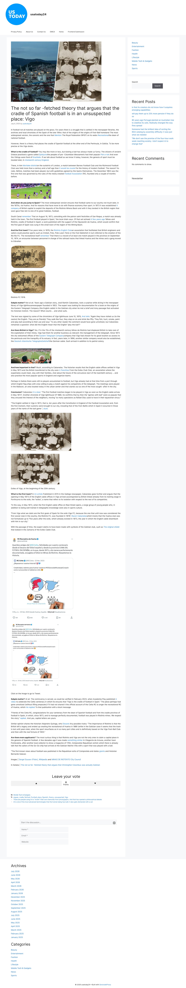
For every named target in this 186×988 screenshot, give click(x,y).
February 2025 (17, 934)
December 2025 (18, 897)
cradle (21, 797)
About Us (29, 32)
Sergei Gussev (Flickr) (28, 759)
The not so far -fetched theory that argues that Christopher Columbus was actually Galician (60, 765)
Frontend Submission (76, 32)
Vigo (66, 797)
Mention (58, 135)
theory (51, 797)
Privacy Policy (16, 32)
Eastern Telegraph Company (51, 336)
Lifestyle (135, 57)
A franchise (64, 370)
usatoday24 (38, 14)
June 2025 (15, 919)
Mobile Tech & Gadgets (21, 795)
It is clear (36, 392)
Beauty (135, 43)
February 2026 (17, 890)
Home (61, 32)
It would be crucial (67, 168)
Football (34, 797)
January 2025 (17, 937)
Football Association (73, 174)
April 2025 (15, 926)
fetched (27, 797)
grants (102, 751)
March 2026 (16, 886)
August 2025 (16, 912)
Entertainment (138, 46)
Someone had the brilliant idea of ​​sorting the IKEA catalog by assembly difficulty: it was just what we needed (152, 132)
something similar (75, 740)
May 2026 (15, 879)
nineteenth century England (37, 160)
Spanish (45, 797)
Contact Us (41, 32)
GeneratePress (105, 985)
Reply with (114, 823)
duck (45, 409)
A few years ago (98, 219)
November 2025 (18, 901)
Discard (66, 724)
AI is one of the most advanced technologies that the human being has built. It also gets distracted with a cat (53, 802)
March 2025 (16, 930)
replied (23, 718)
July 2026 (15, 871)
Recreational (103, 135)
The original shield (111, 527)
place (39, 797)
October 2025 (17, 904)
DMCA (52, 32)
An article (38, 494)
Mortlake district (30, 165)
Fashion (135, 50)
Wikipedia (43, 759)
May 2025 (15, 923)
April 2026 (15, 882)
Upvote (36, 783)
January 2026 (17, 893)
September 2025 (18, 908)
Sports (135, 68)
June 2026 (15, 875)
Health (135, 54)
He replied (30, 707)
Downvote (95, 783)
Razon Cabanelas (79, 516)
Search (135, 82)
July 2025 (15, 915)
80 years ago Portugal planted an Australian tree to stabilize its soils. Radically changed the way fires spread (153, 123)
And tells (85, 316)
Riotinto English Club (63, 230)
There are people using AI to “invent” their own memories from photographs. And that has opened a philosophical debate (57, 799)
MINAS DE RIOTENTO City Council (66, 759)
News (134, 65)
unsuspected (59, 797)
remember (26, 216)
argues (15, 797)
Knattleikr (37, 157)
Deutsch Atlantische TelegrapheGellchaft (32, 341)
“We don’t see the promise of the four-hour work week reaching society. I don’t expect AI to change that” (152, 141)
